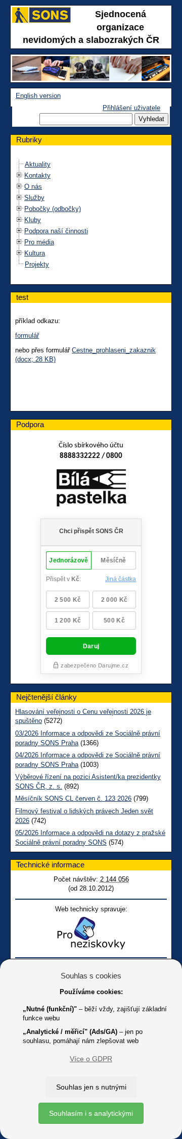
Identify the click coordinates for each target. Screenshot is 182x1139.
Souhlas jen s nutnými (91, 1087)
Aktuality (38, 164)
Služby (34, 197)
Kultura (34, 253)
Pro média (39, 242)
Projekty (37, 264)
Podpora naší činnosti (56, 231)
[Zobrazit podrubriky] (19, 175)
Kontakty (37, 175)
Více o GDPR (91, 1059)
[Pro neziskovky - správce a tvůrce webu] (91, 933)
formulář (27, 335)
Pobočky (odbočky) (52, 209)
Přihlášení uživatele (131, 108)
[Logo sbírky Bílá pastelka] (91, 490)
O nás (33, 186)
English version (38, 95)
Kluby (32, 220)
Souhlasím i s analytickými (91, 1113)
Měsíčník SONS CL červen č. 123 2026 (73, 798)
